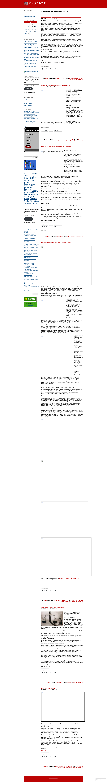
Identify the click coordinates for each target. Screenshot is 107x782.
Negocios (35, 194)
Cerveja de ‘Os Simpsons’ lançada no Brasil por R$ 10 (55, 85)
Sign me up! (28, 88)
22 (26, 31)
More (26, 99)
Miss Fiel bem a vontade (29, 263)
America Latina (60, 139)
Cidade (26, 178)
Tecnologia (27, 203)
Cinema (31, 178)
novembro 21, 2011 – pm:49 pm (49, 86)
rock (60, 78)
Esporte (26, 185)
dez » (28, 35)
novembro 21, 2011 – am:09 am (49, 148)
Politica (31, 196)
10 (30, 26)
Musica (57, 78)
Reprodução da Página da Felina (31, 276)
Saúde (26, 199)
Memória (29, 192)
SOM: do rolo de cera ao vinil (30, 277)
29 (26, 33)
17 (30, 29)
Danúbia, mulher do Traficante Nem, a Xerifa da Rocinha (56, 242)
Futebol (31, 185)
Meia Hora (75, 579)
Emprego (33, 184)
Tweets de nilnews (28, 105)
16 (28, 29)
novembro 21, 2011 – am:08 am (49, 689)
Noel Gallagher (76, 78)
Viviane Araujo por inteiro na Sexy (31, 53)
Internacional (28, 191)
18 (32, 29)
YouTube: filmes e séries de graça (31, 115)
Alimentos (80, 139)
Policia (64, 600)
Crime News (64, 579)
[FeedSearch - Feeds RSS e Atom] (31, 73)
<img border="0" (27, 290)
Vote (28, 146)
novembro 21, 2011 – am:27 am (49, 608)
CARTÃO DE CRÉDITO (29, 116)
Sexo (70, 766)
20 (35, 29)
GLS (35, 185)
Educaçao (27, 184)
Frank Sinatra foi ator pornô (48, 688)
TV (72, 139)
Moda (33, 192)
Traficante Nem (68, 601)
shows (63, 78)
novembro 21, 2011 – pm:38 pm (49, 18)
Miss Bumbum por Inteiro (29, 261)
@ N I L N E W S (37, 3)
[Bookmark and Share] (29, 16)
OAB (74, 682)
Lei (62, 600)
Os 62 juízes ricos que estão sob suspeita (52, 607)
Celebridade (31, 177)
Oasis (81, 78)
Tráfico (73, 601)
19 (34, 29)
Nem (82, 600)
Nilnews (46, 78)
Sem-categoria (60, 236)
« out (25, 35)
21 (25, 31)
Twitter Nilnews (28, 103)
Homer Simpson (66, 140)
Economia (28, 182)
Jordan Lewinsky (53, 778)
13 (35, 26)
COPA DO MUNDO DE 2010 (30, 238)
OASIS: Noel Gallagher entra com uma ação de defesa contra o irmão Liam (61, 17)
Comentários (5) (79, 601)
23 (28, 31)
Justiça (59, 600)
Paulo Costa (43, 750)
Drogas (55, 600)
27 (35, 31)
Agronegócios (27, 173)
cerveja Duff (54, 140)
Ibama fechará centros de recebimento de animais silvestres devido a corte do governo (31, 113)
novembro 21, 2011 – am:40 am (49, 244)
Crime (32, 180)
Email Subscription (28, 76)
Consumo (66, 139)
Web (36, 203)
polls (25, 126)
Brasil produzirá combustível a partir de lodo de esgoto (56, 146)
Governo (28, 187)
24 (30, 31)
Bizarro (56, 766)
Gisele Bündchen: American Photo (31, 245)
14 (25, 29)
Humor (70, 139)
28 (25, 33)
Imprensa (27, 189)
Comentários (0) (79, 79)
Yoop (25, 282)
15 (26, 29)
